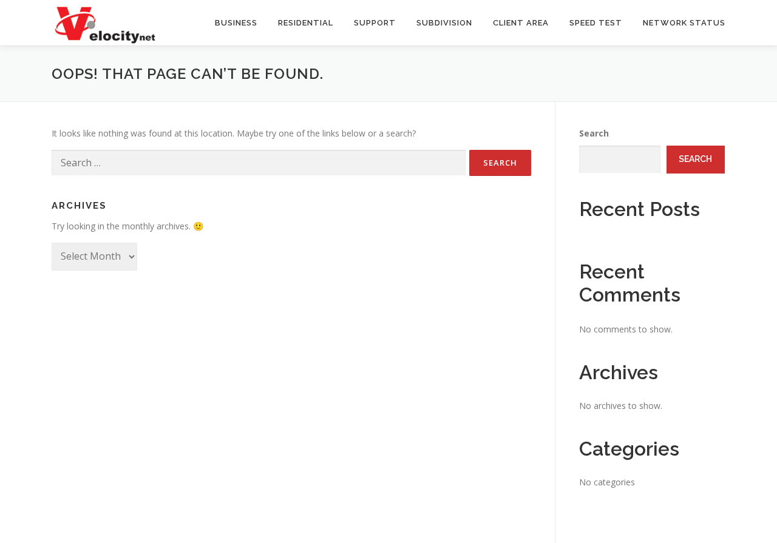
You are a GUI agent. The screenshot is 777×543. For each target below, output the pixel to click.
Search (594, 133)
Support (375, 22)
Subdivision (444, 22)
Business (236, 22)
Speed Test (595, 22)
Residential (305, 22)
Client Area (521, 22)
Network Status (684, 22)
